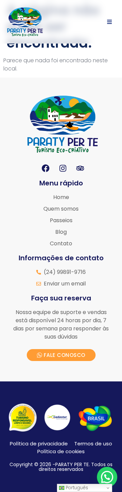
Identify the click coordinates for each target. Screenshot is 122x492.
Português (76, 488)
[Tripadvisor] (80, 168)
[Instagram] (62, 168)
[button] (107, 477)
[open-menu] (109, 22)
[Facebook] (45, 168)
